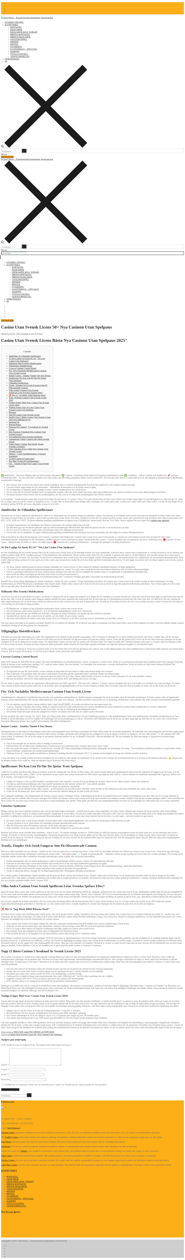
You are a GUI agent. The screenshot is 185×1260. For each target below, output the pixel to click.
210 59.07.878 (7, 157)
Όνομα (5, 1069)
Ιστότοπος (5, 1079)
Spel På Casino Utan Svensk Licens (24, 415)
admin (3, 334)
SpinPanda (5, 1146)
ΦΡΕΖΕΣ (11, 1194)
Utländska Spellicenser (18, 383)
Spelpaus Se (14, 422)
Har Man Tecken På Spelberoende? (24, 461)
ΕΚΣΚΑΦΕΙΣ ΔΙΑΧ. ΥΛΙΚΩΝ (20, 1181)
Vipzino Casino (7, 1160)
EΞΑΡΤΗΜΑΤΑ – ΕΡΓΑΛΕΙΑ (20, 1198)
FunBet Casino (11, 1137)
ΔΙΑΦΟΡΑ (11, 1201)
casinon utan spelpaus (160, 520)
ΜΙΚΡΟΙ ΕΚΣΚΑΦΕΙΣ (17, 1186)
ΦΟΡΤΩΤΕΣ (12, 1177)
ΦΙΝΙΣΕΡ (11, 1191)
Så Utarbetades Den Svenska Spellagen (26, 437)
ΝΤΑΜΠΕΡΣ (12, 1196)
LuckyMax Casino (9, 1165)
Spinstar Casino (7, 1132)
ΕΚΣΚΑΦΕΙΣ (13, 1179)
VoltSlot (23, 1151)
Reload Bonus (15, 424)
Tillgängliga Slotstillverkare (20, 366)
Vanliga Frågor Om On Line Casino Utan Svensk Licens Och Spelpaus (26, 408)
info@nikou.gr (13, 1128)
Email (4, 1074)
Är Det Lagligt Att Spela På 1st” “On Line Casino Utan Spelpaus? (27, 359)
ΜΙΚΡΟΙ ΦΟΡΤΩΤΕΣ (16, 1184)
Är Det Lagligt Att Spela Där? (22, 459)
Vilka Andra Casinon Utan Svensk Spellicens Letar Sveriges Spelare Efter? (26, 391)
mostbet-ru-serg (27, 334)
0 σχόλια (38, 334)
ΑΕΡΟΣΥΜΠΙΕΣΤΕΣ (16, 1206)
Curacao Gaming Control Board (22, 368)
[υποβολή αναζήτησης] (24, 151)
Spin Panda (6, 1142)
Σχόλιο (5, 1065)
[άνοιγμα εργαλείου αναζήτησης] (44, 147)
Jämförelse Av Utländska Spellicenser (25, 356)
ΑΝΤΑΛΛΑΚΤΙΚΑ (15, 1203)
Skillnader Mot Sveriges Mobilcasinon (25, 363)
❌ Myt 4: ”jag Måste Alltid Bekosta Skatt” (27, 395)
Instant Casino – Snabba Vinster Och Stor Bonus (30, 375)
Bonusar (12, 412)
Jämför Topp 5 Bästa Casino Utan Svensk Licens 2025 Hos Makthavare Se (30, 418)
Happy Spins (6, 1156)
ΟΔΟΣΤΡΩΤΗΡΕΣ (15, 1189)
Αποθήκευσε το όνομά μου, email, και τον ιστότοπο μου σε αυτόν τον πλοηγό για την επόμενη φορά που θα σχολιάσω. (55, 1084)
